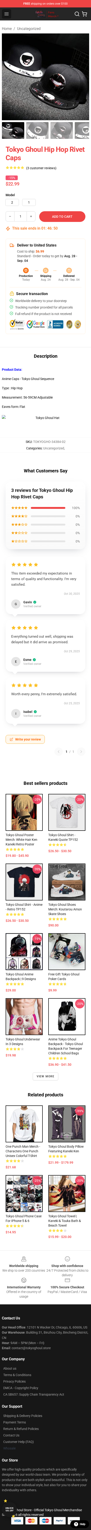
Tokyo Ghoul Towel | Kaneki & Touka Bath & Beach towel (64, 1220)
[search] (77, 14)
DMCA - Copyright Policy (20, 1388)
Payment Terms (14, 1422)
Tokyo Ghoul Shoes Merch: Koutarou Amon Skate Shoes (65, 909)
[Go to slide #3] (61, 130)
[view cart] (84, 14)
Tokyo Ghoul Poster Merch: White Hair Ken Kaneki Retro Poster (21, 839)
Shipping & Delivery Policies (22, 1416)
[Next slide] (82, 77)
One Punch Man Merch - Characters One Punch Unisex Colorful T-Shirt (23, 1151)
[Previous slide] (9, 77)
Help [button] (82, 1524)
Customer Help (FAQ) (18, 1442)
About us (9, 1368)
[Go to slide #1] (13, 130)
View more (46, 1076)
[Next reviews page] (81, 751)
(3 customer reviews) (41, 168)
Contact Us (11, 1435)
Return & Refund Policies (21, 1429)
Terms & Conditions (17, 1375)
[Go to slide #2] (37, 130)
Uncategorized (29, 28)
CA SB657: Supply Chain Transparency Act (33, 1394)
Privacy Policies (14, 1381)
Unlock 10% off (9, 1509)
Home (7, 28)
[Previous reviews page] (58, 751)
